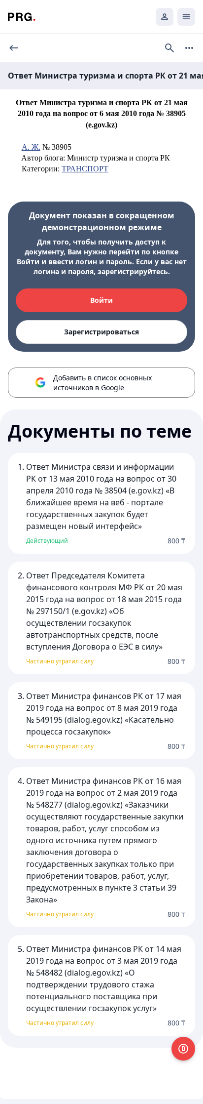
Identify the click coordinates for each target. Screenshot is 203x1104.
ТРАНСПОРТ (85, 168)
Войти (101, 300)
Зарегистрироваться (101, 331)
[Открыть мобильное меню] (186, 17)
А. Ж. (31, 147)
